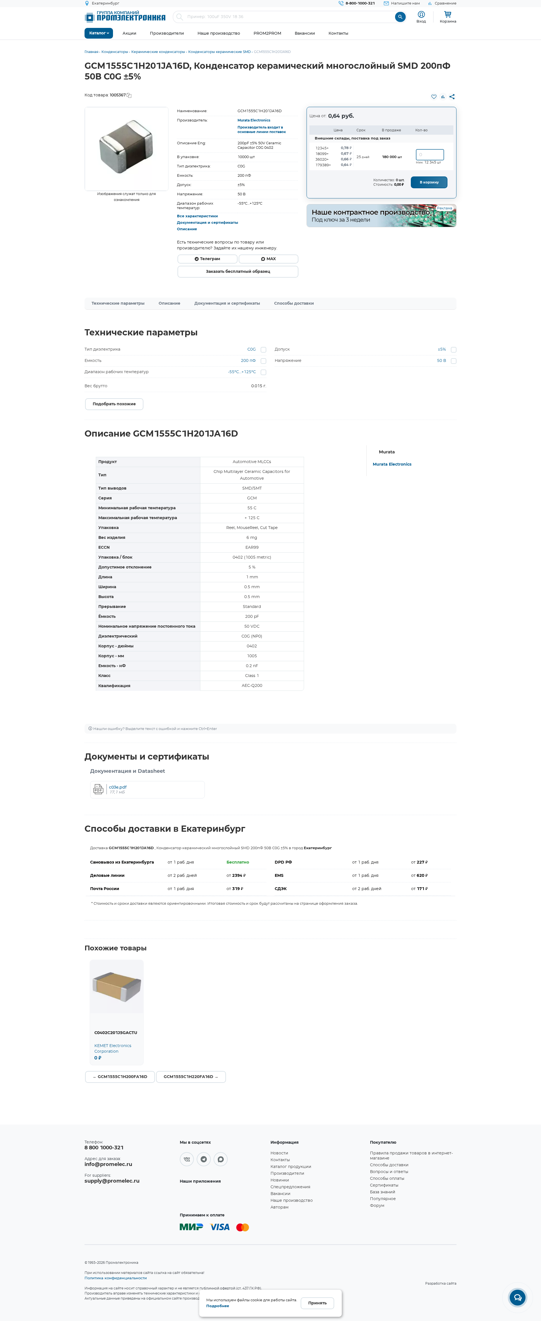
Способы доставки (294, 304)
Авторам (279, 1207)
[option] (126, 149)
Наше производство (291, 1201)
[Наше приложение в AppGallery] (223, 1197)
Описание (187, 229)
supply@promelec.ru (112, 1181)
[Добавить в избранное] (434, 97)
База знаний (382, 1192)
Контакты (280, 1160)
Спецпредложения (290, 1187)
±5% (442, 349)
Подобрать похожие (114, 404)
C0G (251, 349)
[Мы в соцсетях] (187, 1159)
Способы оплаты (387, 1179)
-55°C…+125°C (242, 372)
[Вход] (421, 14)
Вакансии (280, 1194)
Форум (377, 1206)
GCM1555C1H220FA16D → (191, 1077)
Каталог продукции (290, 1167)
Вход (421, 21)
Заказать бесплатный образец (238, 272)
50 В (441, 361)
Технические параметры (118, 304)
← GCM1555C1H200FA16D (120, 1077)
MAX (271, 259)
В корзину (429, 182)
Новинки (279, 1180)
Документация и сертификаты (207, 223)
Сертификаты (384, 1185)
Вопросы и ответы (389, 1172)
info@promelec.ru (108, 1164)
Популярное (383, 1199)
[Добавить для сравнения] (443, 97)
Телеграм (210, 259)
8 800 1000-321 (104, 1147)
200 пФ (248, 361)
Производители (287, 1174)
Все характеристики (197, 216)
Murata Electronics (254, 120)
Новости (279, 1153)
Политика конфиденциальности (116, 1278)
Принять (317, 1303)
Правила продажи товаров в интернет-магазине (411, 1155)
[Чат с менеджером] (518, 1297)
